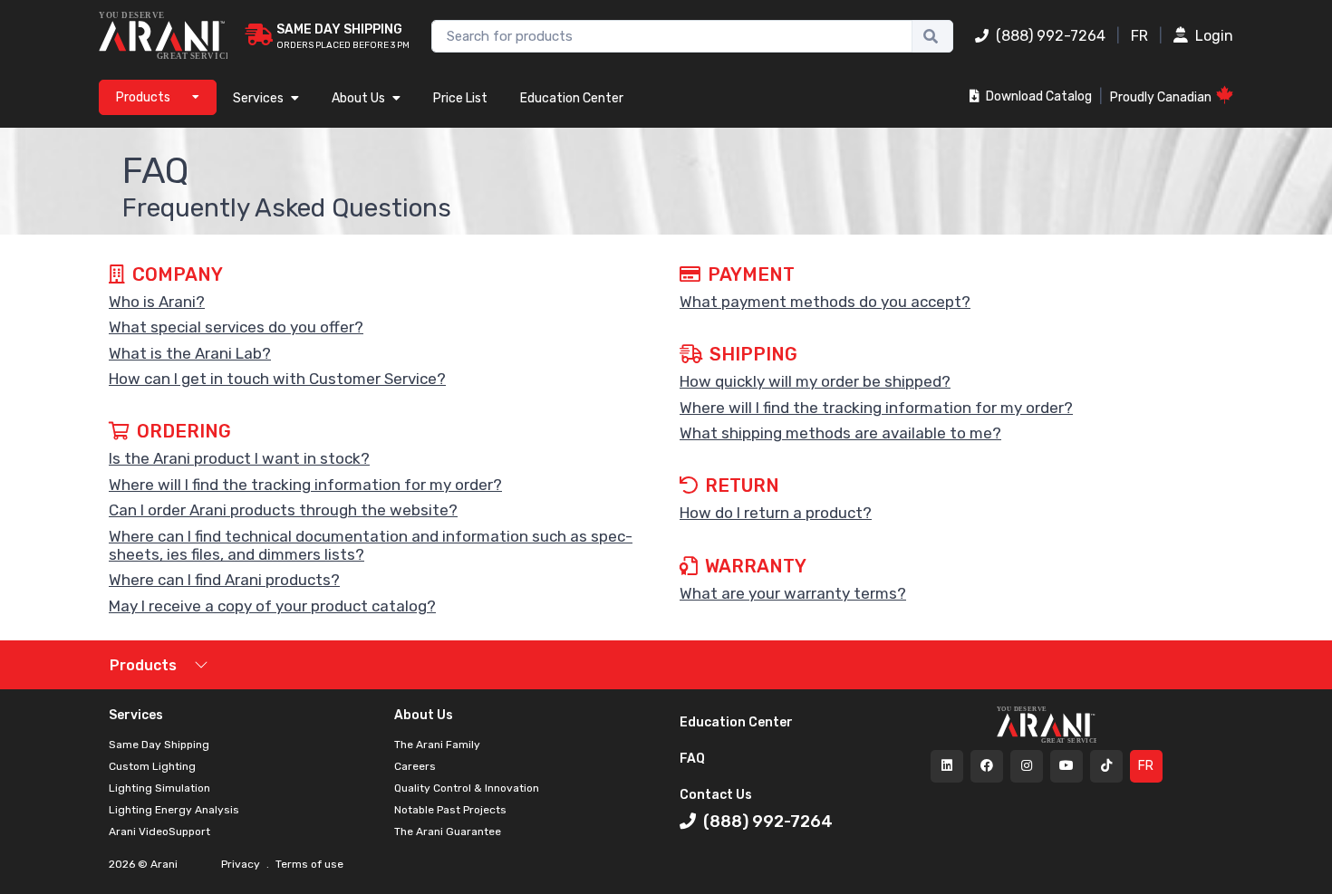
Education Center (571, 98)
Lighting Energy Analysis (174, 809)
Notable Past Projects (450, 809)
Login (1214, 35)
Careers (415, 766)
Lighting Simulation (159, 788)
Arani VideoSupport (159, 831)
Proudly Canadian (1160, 97)
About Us (358, 98)
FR (1139, 35)
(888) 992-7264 (1050, 35)
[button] (380, 301)
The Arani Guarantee (447, 831)
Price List (460, 98)
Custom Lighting (152, 766)
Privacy (242, 864)
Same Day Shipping (159, 744)
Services (258, 98)
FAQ (692, 758)
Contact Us (716, 795)
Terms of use (308, 864)
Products (143, 665)
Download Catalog (1037, 96)
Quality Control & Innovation (466, 788)
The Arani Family (437, 744)
